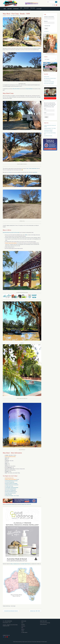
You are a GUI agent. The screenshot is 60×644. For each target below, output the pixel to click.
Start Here (9, 8)
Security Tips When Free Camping (11, 483)
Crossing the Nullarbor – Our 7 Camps (50, 128)
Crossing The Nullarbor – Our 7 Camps (12, 495)
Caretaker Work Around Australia (49, 81)
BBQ (26, 234)
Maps (12, 563)
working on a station (36, 48)
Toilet (30, 168)
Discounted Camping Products (10, 488)
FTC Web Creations (24, 632)
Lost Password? (46, 31)
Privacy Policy (34, 641)
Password (46, 21)
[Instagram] (54, 5)
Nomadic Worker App (43, 624)
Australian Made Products (25, 563)
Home (5, 8)
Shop (22, 627)
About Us (22, 629)
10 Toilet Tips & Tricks (9, 486)
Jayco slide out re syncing (48, 135)
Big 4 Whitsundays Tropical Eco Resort (50, 78)
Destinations (15, 8)
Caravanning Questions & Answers (11, 480)
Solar (27, 168)
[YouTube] (56, 5)
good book (35, 172)
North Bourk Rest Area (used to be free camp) (11, 232)
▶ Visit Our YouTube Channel (50, 98)
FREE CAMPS (13, 15)
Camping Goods (16, 563)
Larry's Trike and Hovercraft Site (45, 622)
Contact (22, 630)
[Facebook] (53, 5)
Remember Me (47, 25)
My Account (30, 641)
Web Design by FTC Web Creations (42, 641)
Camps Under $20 (8, 494)
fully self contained (16, 88)
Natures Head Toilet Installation (49, 83)
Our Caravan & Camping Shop (10, 490)
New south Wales (17, 15)
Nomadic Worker (46, 76)
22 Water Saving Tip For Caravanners (11, 484)
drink (30, 172)
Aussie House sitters (10, 504)
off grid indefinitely (28, 88)
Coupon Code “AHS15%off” (26, 504)
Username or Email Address (49, 16)
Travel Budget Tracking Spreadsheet (11, 487)
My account (39, 8)
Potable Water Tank (34, 168)
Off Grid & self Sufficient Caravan (11, 491)
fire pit (10, 172)
